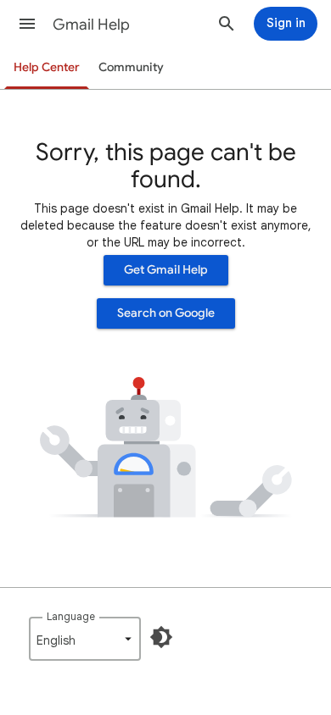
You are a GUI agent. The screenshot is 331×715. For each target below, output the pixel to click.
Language (71, 616)
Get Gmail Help (166, 270)
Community (131, 67)
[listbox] (85, 639)
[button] (27, 23)
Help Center (47, 67)
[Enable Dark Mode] (161, 637)
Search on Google (166, 313)
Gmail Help (91, 24)
